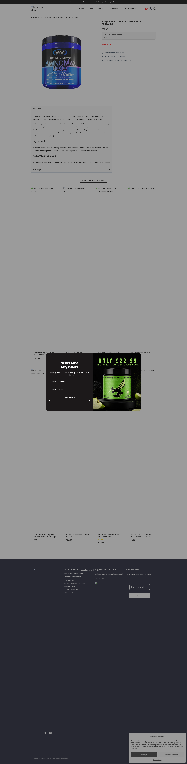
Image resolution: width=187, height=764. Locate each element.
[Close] (138, 355)
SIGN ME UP (70, 398)
